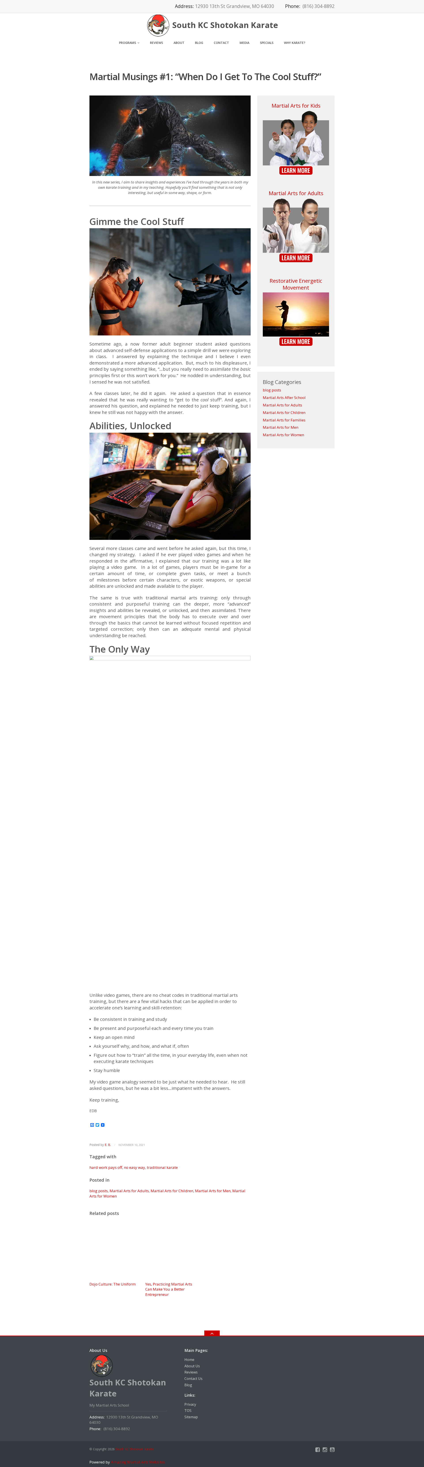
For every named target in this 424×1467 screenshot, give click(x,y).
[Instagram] (325, 1449)
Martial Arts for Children (172, 1190)
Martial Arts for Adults (129, 1190)
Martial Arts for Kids (296, 105)
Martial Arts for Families (284, 420)
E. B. (108, 1145)
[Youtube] (332, 1449)
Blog (199, 43)
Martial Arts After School (284, 397)
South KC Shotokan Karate (134, 1449)
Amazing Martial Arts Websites (137, 1462)
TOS (187, 1410)
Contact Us (193, 1378)
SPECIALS (266, 43)
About (179, 43)
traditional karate (162, 1167)
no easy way (134, 1167)
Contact (221, 43)
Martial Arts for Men (213, 1190)
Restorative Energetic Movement (296, 284)
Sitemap (191, 1417)
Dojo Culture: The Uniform (112, 1284)
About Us (192, 1366)
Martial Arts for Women (283, 434)
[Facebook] (317, 1449)
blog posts (98, 1190)
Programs (127, 43)
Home (189, 1359)
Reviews (156, 43)
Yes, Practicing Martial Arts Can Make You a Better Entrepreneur (168, 1289)
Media (244, 43)
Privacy (190, 1404)
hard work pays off (105, 1167)
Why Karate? (294, 43)
